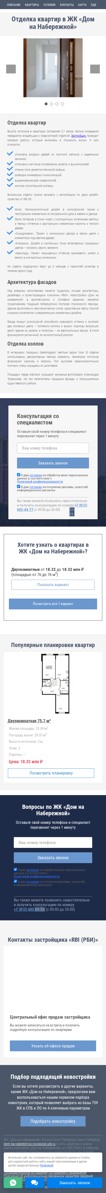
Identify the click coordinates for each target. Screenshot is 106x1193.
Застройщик (78, 136)
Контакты (67, 5)
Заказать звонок (53, 463)
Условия (49, 5)
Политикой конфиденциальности (40, 481)
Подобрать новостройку (53, 1121)
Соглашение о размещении (67, 1173)
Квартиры (32, 5)
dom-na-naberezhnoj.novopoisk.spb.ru (29, 1144)
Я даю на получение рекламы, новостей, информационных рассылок (52, 488)
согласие (36, 475)
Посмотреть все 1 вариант (53, 604)
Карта (82, 5)
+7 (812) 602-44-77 (29, 909)
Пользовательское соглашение (26, 1173)
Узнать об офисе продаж (53, 1045)
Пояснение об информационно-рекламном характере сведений (48, 1176)
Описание (13, 5)
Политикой (46, 1165)
